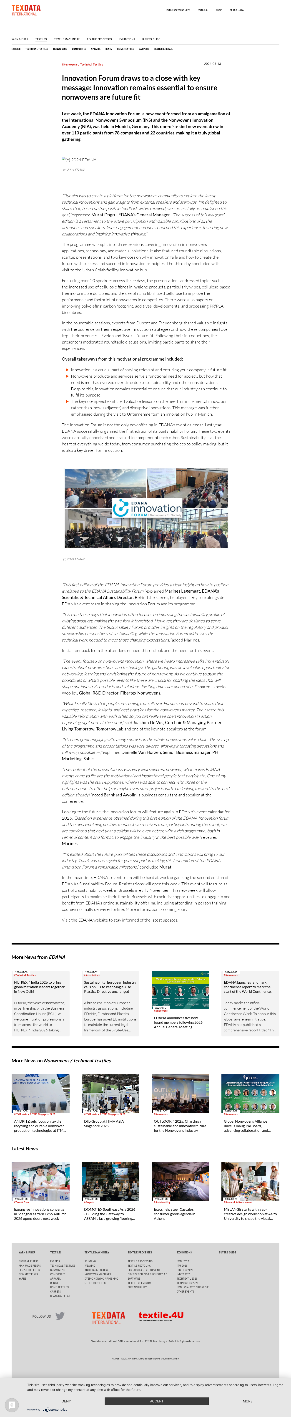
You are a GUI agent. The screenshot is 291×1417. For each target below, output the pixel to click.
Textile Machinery (67, 39)
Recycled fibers (29, 1270)
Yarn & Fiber (20, 39)
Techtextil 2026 (187, 1278)
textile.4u (203, 10)
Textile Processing (140, 1261)
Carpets (144, 49)
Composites (79, 49)
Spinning (90, 1261)
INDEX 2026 (183, 1274)
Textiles (41, 39)
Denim (108, 49)
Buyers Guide (151, 39)
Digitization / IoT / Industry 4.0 (147, 1274)
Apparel (95, 49)
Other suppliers (95, 1283)
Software (134, 1278)
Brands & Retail (163, 49)
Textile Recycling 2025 (178, 10)
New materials (28, 1274)
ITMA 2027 (183, 1261)
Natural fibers (28, 1261)
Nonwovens (60, 49)
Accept (157, 1401)
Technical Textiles (36, 49)
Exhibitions (127, 39)
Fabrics (16, 49)
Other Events (185, 1291)
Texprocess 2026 (187, 1283)
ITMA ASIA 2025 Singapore (193, 1287)
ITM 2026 (182, 1265)
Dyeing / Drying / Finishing (101, 1278)
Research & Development (144, 1270)
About (219, 10)
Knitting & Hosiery (96, 1270)
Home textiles (125, 49)
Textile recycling (139, 1265)
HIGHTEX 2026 (185, 1270)
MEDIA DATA (237, 10)
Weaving (90, 1265)
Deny (66, 1401)
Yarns (22, 1278)
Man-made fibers (30, 1265)
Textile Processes (99, 39)
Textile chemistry (139, 1283)
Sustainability (137, 1287)
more (248, 1401)
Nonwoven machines (98, 1274)
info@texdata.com (188, 1341)
